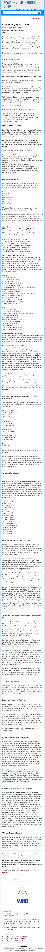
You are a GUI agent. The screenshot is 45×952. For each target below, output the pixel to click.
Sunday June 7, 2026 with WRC (14, 941)
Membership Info (36, 220)
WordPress (20, 948)
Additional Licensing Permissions (25, 950)
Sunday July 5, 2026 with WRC (14, 939)
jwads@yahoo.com (26, 660)
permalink (5, 872)
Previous (33, 19)
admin (20, 27)
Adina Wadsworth (22, 856)
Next (40, 19)
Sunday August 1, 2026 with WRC (15, 937)
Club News (20, 870)
